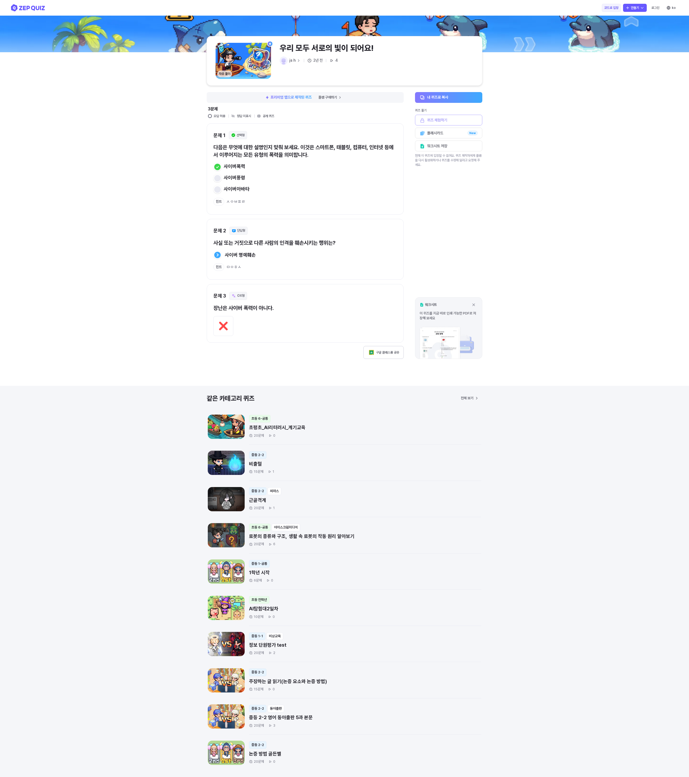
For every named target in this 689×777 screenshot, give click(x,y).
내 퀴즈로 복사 (437, 97)
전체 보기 (467, 398)
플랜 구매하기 (327, 97)
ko (674, 8)
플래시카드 (451, 133)
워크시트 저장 (437, 146)
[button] (448, 328)
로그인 (655, 8)
